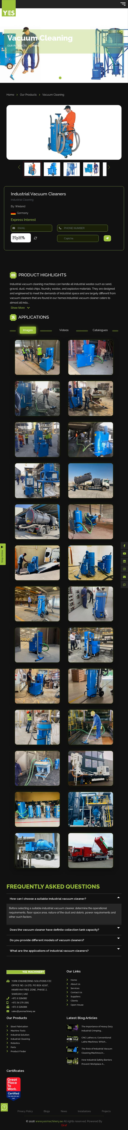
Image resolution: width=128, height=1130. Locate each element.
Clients (74, 1000)
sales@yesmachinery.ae (23, 1011)
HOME (36, 45)
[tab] (28, 331)
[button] (60, 78)
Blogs (47, 1111)
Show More (18, 307)
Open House (77, 1005)
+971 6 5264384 (19, 1007)
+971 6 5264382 (19, 998)
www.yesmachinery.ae (50, 1121)
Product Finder (18, 1051)
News (64, 1111)
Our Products (28, 94)
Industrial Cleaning (20, 1039)
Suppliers (75, 996)
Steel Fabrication (19, 1026)
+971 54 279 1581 (20, 1002)
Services (75, 988)
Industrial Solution (20, 1035)
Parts (13, 1047)
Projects (106, 1111)
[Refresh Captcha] (35, 238)
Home (10, 94)
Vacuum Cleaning (53, 94)
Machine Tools (18, 1030)
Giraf (64, 1125)
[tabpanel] (64, 607)
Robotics (15, 1043)
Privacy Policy (25, 1111)
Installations (84, 1111)
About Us (75, 984)
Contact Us (76, 992)
